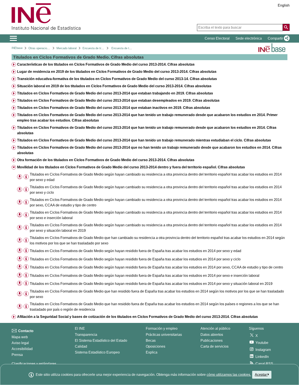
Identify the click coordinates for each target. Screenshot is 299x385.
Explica (151, 352)
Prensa (17, 355)
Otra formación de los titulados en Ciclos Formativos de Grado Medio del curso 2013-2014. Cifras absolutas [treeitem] (105, 160)
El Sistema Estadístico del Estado (101, 340)
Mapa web (20, 337)
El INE (80, 328)
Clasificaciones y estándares (34, 364)
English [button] (284, 5)
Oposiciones (155, 346)
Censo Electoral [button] (217, 38)
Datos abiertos (212, 334)
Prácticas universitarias (164, 334)
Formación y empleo (162, 328)
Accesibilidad (22, 349)
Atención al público (215, 328)
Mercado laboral (66, 48)
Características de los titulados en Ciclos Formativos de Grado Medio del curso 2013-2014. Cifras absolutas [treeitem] (106, 64)
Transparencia (86, 334)
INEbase (17, 48)
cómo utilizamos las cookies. (229, 374)
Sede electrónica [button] (249, 38)
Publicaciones (212, 340)
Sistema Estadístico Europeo (97, 352)
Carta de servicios (215, 346)
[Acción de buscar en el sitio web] (286, 27)
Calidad (81, 346)
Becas (151, 340)
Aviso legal (20, 343)
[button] (278, 38)
